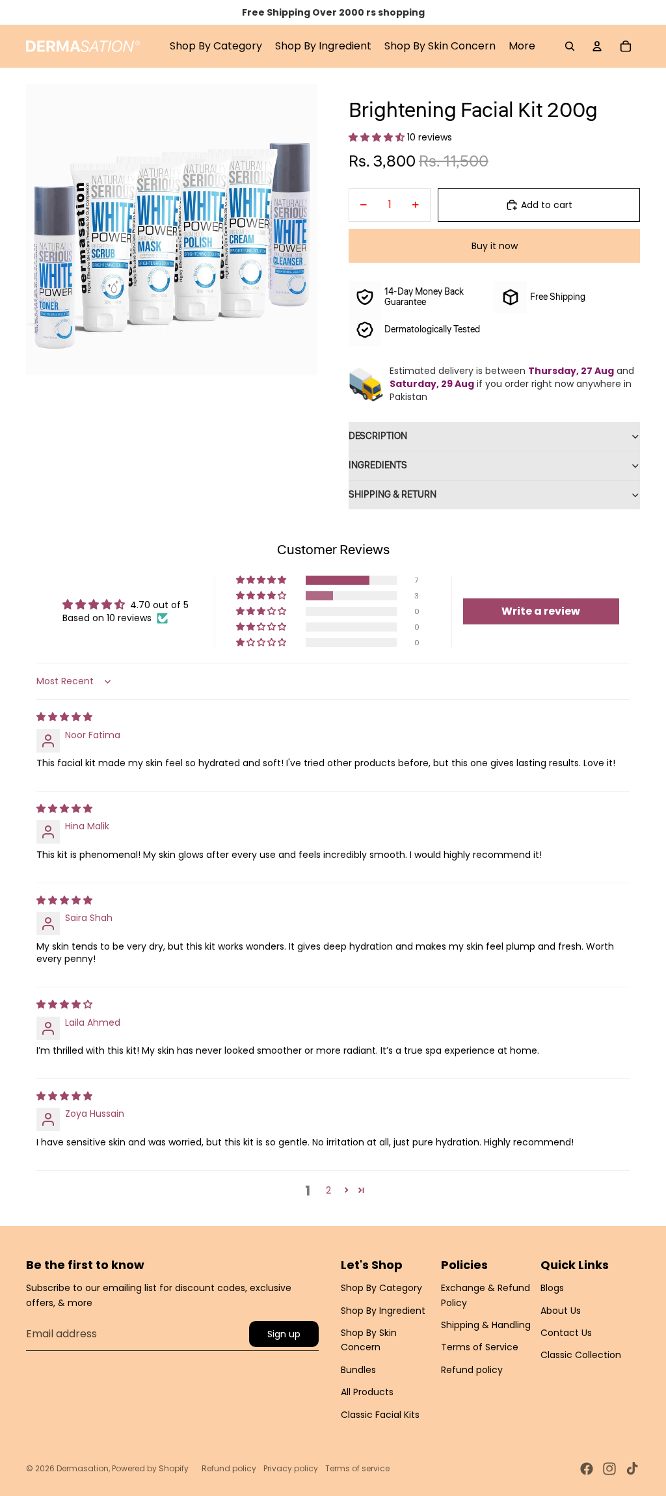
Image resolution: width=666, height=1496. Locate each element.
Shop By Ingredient (383, 1310)
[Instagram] (609, 1468)
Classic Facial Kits (380, 1414)
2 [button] (328, 1190)
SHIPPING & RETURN (392, 494)
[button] (378, 137)
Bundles (358, 1369)
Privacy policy (290, 1468)
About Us (560, 1310)
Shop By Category (381, 1287)
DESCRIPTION (378, 436)
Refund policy (472, 1369)
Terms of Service (479, 1347)
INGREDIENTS (378, 465)
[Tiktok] (632, 1468)
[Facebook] (586, 1468)
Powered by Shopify (150, 1468)
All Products (367, 1391)
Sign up (283, 1334)
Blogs (552, 1287)
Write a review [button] (540, 611)
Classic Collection (580, 1354)
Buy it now (495, 245)
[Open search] (569, 46)
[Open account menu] (597, 46)
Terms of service (357, 1468)
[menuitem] (522, 46)
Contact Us (566, 1332)
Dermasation (83, 1468)
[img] (64, 716)
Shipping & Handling (486, 1324)
